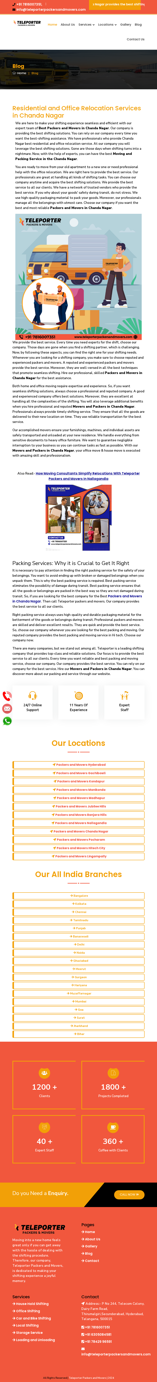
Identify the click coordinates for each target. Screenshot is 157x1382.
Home (52, 24)
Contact (91, 1260)
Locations (106, 24)
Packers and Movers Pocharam (81, 840)
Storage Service (29, 1332)
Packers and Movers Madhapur (81, 798)
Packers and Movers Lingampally (80, 856)
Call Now (128, 1194)
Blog (138, 24)
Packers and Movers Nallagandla (81, 823)
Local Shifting (27, 1325)
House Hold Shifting (32, 1304)
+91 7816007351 (97, 1327)
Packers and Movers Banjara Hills (81, 815)
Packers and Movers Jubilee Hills (81, 806)
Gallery (125, 24)
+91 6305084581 (97, 1334)
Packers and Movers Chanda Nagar (81, 831)
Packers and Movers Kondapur (81, 781)
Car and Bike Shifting (33, 1318)
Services (85, 24)
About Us (68, 24)
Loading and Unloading (35, 1340)
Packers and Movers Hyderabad (81, 765)
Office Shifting (27, 1311)
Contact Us (136, 39)
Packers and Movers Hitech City (81, 848)
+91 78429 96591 (98, 1341)
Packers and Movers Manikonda (80, 790)
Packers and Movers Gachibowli (80, 773)
